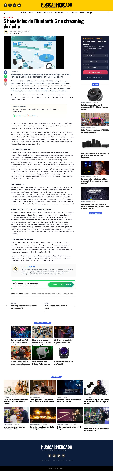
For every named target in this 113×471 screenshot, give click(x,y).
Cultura (82, 13)
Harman (58, 294)
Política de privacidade (58, 461)
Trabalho (31, 13)
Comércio (23, 13)
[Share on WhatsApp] (5, 76)
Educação (89, 13)
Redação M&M (16, 33)
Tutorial (74, 13)
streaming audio (68, 294)
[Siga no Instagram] (5, 80)
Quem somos (48, 461)
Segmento (86, 64)
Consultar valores (96, 72)
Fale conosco (69, 461)
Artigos (68, 13)
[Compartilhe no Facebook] (5, 72)
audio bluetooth (31, 294)
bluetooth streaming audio (46, 294)
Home (41, 461)
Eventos (39, 13)
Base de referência (88, 53)
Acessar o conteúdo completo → (95, 77)
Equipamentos (59, 13)
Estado (85, 58)
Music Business (48, 13)
